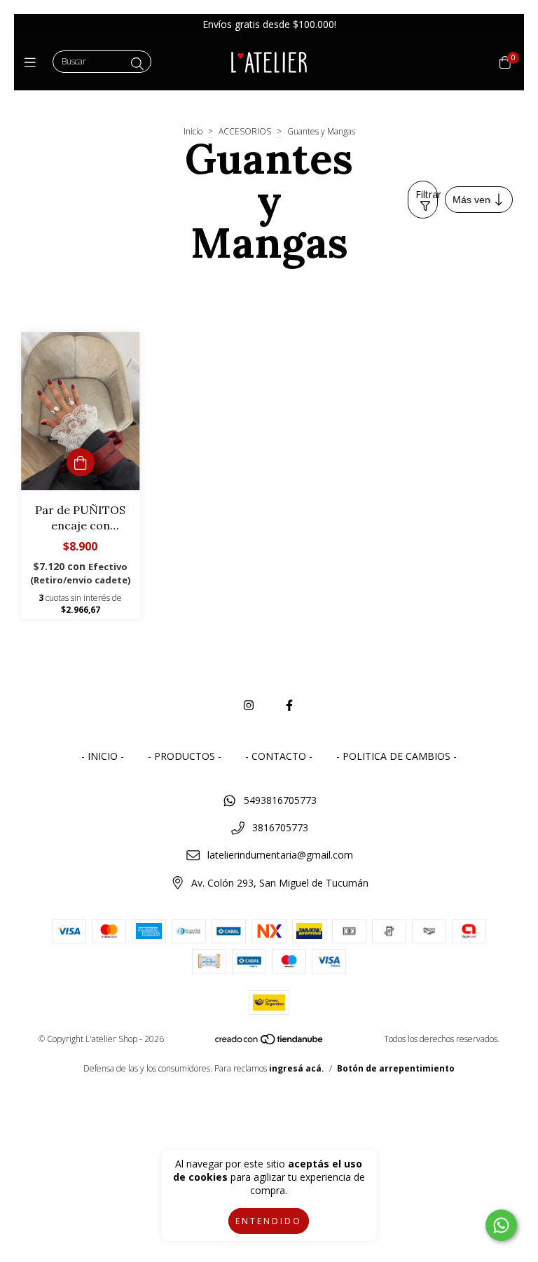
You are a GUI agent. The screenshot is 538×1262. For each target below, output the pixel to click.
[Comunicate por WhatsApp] (501, 1225)
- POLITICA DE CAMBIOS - (396, 756)
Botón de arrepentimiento (396, 1068)
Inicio (193, 131)
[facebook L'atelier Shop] (289, 705)
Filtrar (426, 194)
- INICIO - (102, 756)
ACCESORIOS (245, 131)
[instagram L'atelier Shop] (249, 705)
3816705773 (280, 827)
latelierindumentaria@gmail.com (280, 854)
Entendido (268, 1221)
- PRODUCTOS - (184, 756)
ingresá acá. (296, 1068)
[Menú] (33, 62)
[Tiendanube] (270, 1042)
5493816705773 (280, 800)
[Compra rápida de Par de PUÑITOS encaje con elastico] (81, 462)
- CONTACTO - (278, 756)
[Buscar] (137, 64)
